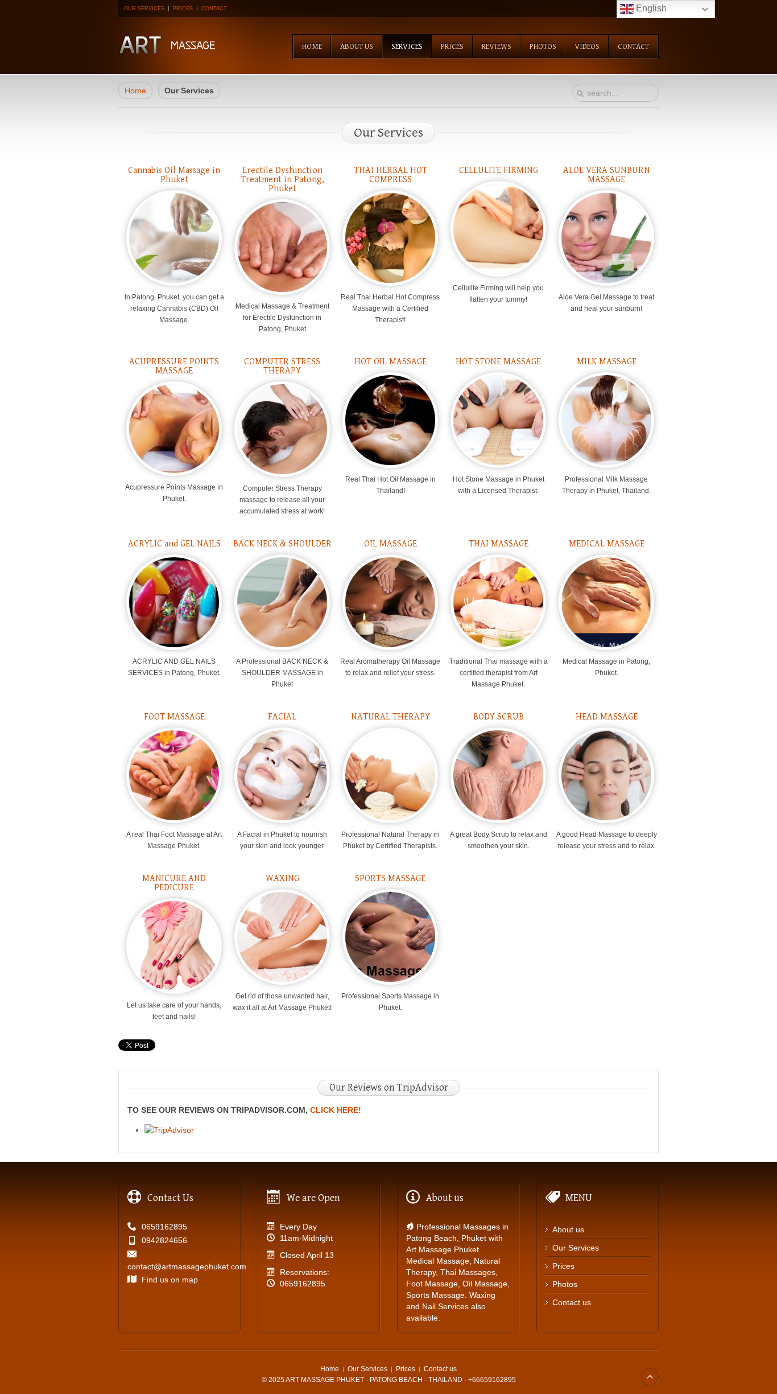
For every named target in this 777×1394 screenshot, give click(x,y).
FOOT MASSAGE (174, 717)
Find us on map (170, 1279)
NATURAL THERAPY (390, 717)
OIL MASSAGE (390, 543)
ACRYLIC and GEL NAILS (174, 543)
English (650, 8)
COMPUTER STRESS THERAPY (282, 366)
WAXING (282, 878)
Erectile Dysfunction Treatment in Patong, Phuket (282, 179)
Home (135, 90)
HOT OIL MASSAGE (390, 361)
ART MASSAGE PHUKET (325, 1380)
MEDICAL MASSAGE (606, 543)
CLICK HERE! (335, 1110)
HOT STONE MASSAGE (498, 361)
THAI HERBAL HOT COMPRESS (390, 175)
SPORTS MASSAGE (390, 878)
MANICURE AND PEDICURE (174, 883)
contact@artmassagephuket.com (186, 1266)
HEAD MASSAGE (607, 717)
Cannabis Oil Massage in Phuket (174, 175)
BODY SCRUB (498, 717)
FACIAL (282, 717)
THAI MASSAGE (498, 543)
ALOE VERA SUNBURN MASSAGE (606, 175)
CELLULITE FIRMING (498, 170)
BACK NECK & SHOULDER (282, 543)
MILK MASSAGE (607, 361)
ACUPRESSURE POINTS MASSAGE (174, 366)
